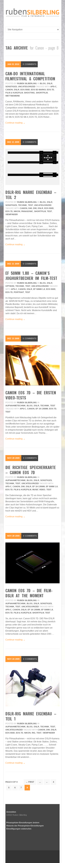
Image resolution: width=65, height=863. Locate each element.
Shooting (29, 93)
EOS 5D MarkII (38, 90)
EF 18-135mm (42, 409)
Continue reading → (15, 123)
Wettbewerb (12, 96)
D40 (30, 208)
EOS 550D (25, 90)
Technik (22, 205)
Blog (43, 83)
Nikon (17, 211)
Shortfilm (42, 93)
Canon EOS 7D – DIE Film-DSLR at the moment (29, 592)
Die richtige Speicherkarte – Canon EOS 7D (30, 469)
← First (30, 782)
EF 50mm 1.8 (39, 289)
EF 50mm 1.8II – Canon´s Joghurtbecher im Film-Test (31, 275)
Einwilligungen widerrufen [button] (18, 829)
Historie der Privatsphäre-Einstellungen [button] (25, 826)
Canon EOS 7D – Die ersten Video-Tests (30, 395)
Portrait (19, 292)
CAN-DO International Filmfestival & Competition (30, 76)
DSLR (49, 83)
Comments (29, 64)
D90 (35, 208)
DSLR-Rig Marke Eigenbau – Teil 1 (30, 716)
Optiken (9, 286)
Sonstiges (11, 86)
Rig (33, 733)
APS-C (53, 86)
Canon (9, 90)
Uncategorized (26, 86)
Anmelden (11, 812)
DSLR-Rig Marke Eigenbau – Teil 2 (30, 194)
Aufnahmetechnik (15, 405)
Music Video (38, 489)
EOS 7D (50, 90)
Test (30, 205)
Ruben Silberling (27, 83)
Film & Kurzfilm (14, 93)
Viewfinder (11, 214)
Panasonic (27, 211)
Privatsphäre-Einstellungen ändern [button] (22, 822)
